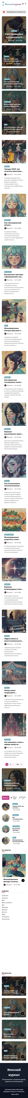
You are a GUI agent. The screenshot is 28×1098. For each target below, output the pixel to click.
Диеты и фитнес (9, 534)
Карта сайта (15, 1094)
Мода (3, 914)
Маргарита (11, 40)
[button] (24, 30)
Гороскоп (7, 584)
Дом (3, 905)
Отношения (5, 917)
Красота (14, 30)
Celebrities (7, 739)
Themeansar (20, 1091)
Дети (6, 124)
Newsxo (13, 1091)
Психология (7, 101)
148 (18, 764)
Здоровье (7, 79)
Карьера (4, 909)
